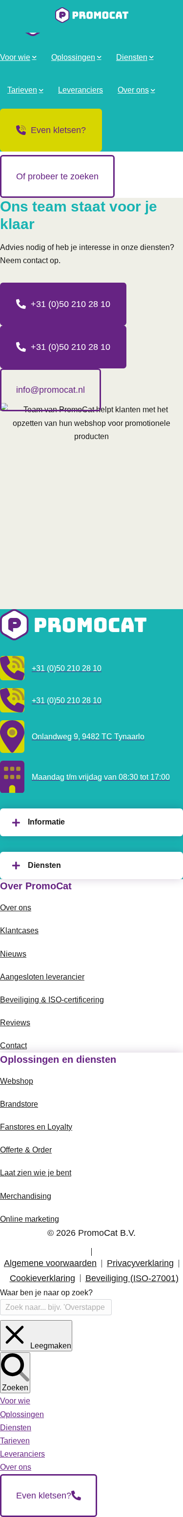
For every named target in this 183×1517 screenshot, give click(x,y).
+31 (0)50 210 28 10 (70, 304)
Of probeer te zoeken (57, 176)
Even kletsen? (58, 130)
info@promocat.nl (50, 390)
